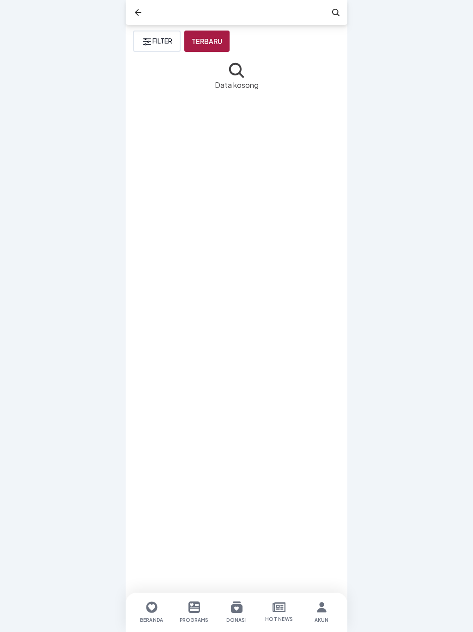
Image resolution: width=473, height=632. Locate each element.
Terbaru (207, 41)
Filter (162, 41)
